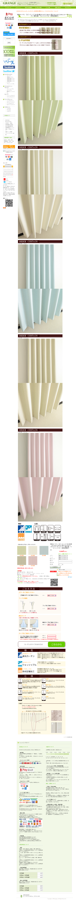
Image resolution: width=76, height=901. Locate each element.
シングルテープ (10, 103)
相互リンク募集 (8, 131)
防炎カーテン (10, 77)
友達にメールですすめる (63, 574)
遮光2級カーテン (11, 79)
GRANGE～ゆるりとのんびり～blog (9, 148)
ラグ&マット (7, 107)
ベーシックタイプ (11, 95)
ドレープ (9, 75)
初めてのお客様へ (28, 7)
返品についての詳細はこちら (64, 571)
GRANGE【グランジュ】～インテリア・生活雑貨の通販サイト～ (30, 11)
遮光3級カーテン (11, 81)
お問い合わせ (58, 7)
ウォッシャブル (10, 83)
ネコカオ (9, 109)
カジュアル (9, 90)
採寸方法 (7, 120)
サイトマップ (68, 7)
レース (8, 82)
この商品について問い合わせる (65, 573)
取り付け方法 (8, 121)
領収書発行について (9, 127)
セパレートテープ (11, 104)
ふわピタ (9, 111)
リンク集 (48, 7)
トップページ (8, 7)
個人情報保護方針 (9, 126)
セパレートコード (11, 102)
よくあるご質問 (38, 7)
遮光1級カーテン (11, 78)
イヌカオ (9, 108)
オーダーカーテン (8, 74)
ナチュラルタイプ (11, 96)
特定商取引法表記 (9, 124)
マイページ (18, 7)
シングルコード (10, 100)
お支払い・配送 (8, 123)
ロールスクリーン (8, 86)
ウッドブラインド (8, 99)
